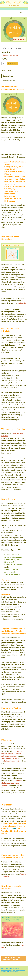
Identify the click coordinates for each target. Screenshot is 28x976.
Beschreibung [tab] (8, 76)
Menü (14, 9)
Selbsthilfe (22, 303)
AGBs (14, 970)
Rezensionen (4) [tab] (9, 80)
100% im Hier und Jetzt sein (11, 758)
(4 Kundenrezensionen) (9, 55)
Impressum (15, 968)
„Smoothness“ (18, 780)
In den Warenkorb (12, 63)
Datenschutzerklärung (6, 970)
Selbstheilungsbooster (12, 761)
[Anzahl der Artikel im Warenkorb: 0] (21, 12)
